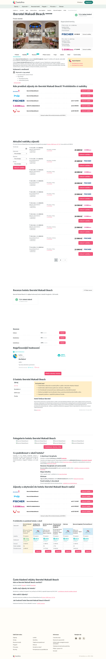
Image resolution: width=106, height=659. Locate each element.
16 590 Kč (78, 205)
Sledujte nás (77, 634)
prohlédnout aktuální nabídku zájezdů (67, 591)
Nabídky (25, 54)
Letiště (34, 637)
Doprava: (15, 156)
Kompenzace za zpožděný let (40, 649)
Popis (55, 54)
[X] (83, 638)
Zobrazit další (17, 82)
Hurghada (20, 18)
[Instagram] (79, 638)
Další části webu (17, 634)
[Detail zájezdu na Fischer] (87, 160)
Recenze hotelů (35, 6)
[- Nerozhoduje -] (20, 153)
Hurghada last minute (77, 63)
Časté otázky (77, 54)
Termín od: (15, 147)
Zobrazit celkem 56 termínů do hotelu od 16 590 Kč (52, 115)
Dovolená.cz (16, 337)
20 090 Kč (78, 172)
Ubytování (25, 6)
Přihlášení (79, 2)
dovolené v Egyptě (87, 460)
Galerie (62, 54)
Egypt (15, 18)
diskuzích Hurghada (78, 478)
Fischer (48, 144)
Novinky (15, 649)
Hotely (14, 640)
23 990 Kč (78, 227)
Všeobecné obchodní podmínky (61, 646)
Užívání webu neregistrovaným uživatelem (61, 643)
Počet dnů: (15, 151)
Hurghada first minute (77, 65)
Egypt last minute (67, 462)
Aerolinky (35, 640)
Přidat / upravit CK (57, 648)
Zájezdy (16, 6)
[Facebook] (76, 638)
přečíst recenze (41, 603)
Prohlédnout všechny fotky (53, 447)
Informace (56, 634)
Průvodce (53, 6)
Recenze (35, 54)
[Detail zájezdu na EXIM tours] (87, 149)
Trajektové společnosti (38, 642)
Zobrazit (62, 332)
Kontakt (55, 650)
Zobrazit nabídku (86, 34)
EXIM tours (53, 144)
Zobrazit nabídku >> (87, 91)
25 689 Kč (78, 150)
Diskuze (61, 6)
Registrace (89, 2)
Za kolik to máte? (37, 647)
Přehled (17, 54)
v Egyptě (23, 585)
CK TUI (58, 144)
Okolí (68, 54)
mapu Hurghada (63, 474)
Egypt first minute (51, 463)
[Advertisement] (53, 128)
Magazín (44, 6)
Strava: (14, 161)
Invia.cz (15, 332)
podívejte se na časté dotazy (70, 483)
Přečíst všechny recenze (53, 373)
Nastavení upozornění (58, 640)
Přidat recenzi (46, 54)
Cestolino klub (56, 637)
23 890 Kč (78, 194)
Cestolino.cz (16, 342)
